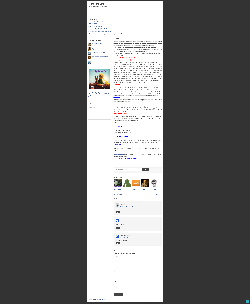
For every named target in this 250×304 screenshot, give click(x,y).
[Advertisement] (138, 22)
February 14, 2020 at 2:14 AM (127, 222)
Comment (116, 256)
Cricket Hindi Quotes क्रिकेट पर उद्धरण (102, 34)
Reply (118, 212)
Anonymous (123, 220)
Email (115, 281)
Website (116, 287)
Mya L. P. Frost (91, 28)
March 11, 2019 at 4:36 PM (126, 206)
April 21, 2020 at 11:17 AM (126, 237)
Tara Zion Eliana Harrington (93, 25)
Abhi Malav (90, 31)
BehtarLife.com (96, 4)
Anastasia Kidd (91, 21)
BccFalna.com (102, 299)
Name (115, 275)
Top (248, 302)
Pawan (121, 204)
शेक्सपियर (116, 47)
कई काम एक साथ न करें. (119, 154)
